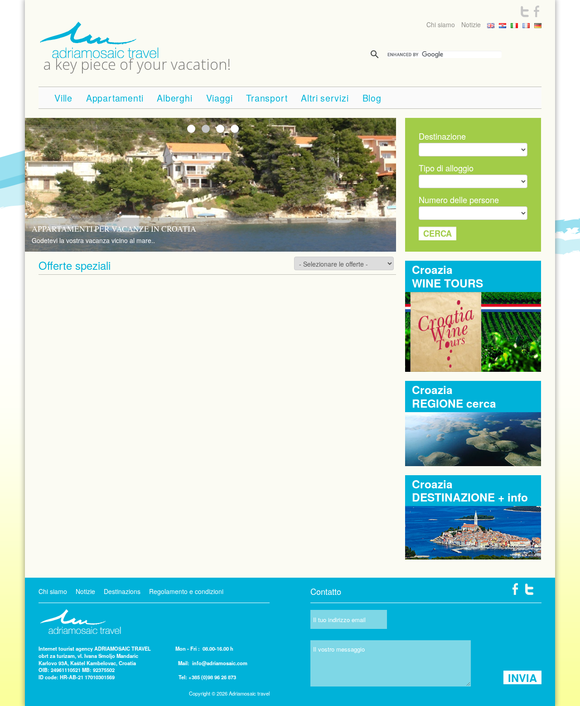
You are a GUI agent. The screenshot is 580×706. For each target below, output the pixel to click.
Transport (266, 97)
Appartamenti (114, 97)
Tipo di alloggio (446, 167)
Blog (372, 97)
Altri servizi (324, 97)
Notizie (471, 24)
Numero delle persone (459, 199)
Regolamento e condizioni (186, 591)
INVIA (522, 677)
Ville (63, 97)
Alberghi (174, 97)
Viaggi (219, 97)
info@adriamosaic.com (219, 663)
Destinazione (442, 136)
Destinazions (122, 591)
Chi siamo (440, 24)
